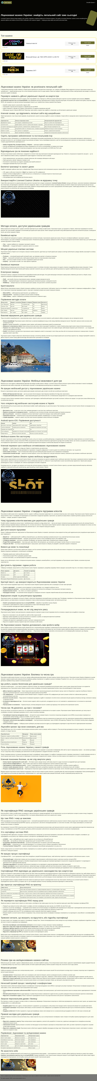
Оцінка (87, 45)
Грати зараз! (7, 2)
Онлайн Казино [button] (90, 2)
